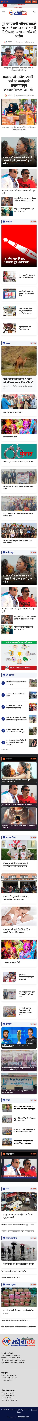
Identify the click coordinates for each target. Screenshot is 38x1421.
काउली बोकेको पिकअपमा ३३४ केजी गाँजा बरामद (18, 1312)
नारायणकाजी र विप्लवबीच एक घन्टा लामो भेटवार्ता (27, 276)
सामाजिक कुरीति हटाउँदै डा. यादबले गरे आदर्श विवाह (14, 706)
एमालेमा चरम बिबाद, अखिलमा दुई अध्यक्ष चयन (16, 260)
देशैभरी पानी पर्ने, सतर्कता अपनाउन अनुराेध (18, 1264)
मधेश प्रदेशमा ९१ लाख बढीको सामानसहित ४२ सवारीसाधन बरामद (18, 1328)
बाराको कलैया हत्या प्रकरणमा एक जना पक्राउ (16, 683)
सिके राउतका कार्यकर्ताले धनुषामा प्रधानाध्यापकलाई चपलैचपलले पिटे (16, 718)
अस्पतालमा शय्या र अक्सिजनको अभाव (15, 694)
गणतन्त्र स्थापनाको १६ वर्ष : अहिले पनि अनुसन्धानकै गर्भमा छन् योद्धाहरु (24, 1107)
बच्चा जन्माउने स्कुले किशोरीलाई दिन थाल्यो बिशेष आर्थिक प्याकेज (16, 931)
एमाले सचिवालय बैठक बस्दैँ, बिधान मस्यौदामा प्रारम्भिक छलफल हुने (25, 310)
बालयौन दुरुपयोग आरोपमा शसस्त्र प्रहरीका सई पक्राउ (18, 461)
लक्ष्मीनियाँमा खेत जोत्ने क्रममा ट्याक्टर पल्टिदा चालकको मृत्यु (15, 730)
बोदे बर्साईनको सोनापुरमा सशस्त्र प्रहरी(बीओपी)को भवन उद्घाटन (17, 541)
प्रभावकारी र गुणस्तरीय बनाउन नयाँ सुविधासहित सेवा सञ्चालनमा (15, 898)
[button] (3, 12)
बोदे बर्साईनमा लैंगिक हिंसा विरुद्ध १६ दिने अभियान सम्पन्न (18, 487)
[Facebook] (2, 2)
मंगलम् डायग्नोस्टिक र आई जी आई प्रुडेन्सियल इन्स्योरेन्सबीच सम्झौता (15, 865)
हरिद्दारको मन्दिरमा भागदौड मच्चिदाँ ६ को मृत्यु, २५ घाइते (18, 1216)
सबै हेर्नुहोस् (33, 221)
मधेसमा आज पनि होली (10, 437)
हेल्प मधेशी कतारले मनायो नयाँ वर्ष (13, 412)
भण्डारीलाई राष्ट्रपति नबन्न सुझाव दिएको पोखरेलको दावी (26, 293)
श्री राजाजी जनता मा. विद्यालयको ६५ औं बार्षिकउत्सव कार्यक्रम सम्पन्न (18, 514)
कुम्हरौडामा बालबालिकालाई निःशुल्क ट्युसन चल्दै (26, 977)
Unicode (28, 1)
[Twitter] (4, 2)
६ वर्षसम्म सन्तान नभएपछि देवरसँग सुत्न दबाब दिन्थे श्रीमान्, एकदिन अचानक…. (16, 742)
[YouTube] (7, 2)
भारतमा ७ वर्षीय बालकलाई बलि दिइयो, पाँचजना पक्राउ (17, 1231)
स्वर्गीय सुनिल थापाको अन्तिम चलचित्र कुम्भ (19, 1176)
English (34, 1)
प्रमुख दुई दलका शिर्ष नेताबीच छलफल (25, 328)
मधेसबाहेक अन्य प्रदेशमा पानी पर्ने (10, 1277)
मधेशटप (10, 42)
